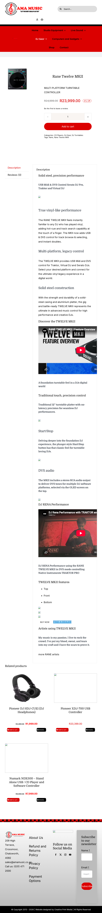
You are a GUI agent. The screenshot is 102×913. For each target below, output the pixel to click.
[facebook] (56, 855)
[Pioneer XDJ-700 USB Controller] (75, 688)
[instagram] (65, 855)
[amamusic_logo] (15, 38)
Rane (51, 137)
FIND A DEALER (62, 622)
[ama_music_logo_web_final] (23, 3)
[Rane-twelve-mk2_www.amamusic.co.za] (17, 79)
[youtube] (70, 855)
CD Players (58, 135)
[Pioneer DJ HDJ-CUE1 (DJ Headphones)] (26, 688)
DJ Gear (67, 135)
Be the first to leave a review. (56, 108)
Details (41, 730)
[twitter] (61, 855)
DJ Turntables (77, 135)
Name (85, 850)
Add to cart (68, 126)
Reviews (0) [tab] (14, 174)
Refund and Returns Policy (37, 850)
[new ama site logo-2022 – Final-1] (15, 832)
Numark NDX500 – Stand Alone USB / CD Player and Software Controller (26, 782)
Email (85, 867)
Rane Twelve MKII (61, 137)
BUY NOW (44, 622)
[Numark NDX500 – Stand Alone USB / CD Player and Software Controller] (26, 758)
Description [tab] (14, 167)
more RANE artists (48, 654)
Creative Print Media (63, 909)
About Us (36, 838)
